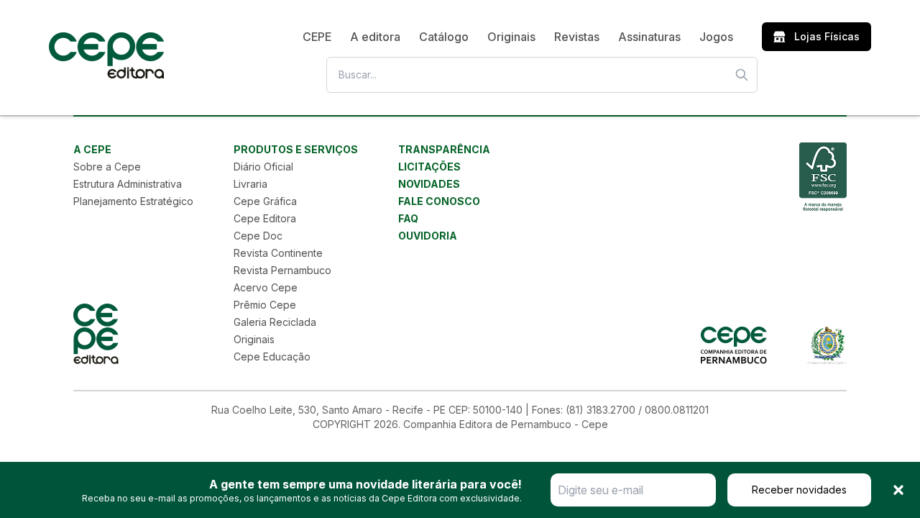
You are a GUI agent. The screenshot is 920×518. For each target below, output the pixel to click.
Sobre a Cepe (107, 166)
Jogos (716, 36)
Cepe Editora (265, 218)
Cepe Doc (258, 236)
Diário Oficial (263, 166)
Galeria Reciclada (275, 322)
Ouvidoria (427, 236)
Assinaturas (649, 36)
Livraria (250, 184)
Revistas (576, 36)
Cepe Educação (272, 356)
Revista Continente (278, 253)
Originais (511, 36)
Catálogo (444, 36)
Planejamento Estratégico (133, 201)
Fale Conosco (439, 201)
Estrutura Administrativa (127, 184)
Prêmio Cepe (265, 305)
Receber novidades (799, 489)
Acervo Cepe (266, 287)
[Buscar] (742, 75)
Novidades (429, 184)
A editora (375, 36)
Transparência (444, 149)
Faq (408, 218)
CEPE (317, 36)
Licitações (429, 166)
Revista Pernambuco (282, 270)
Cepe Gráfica (265, 201)
